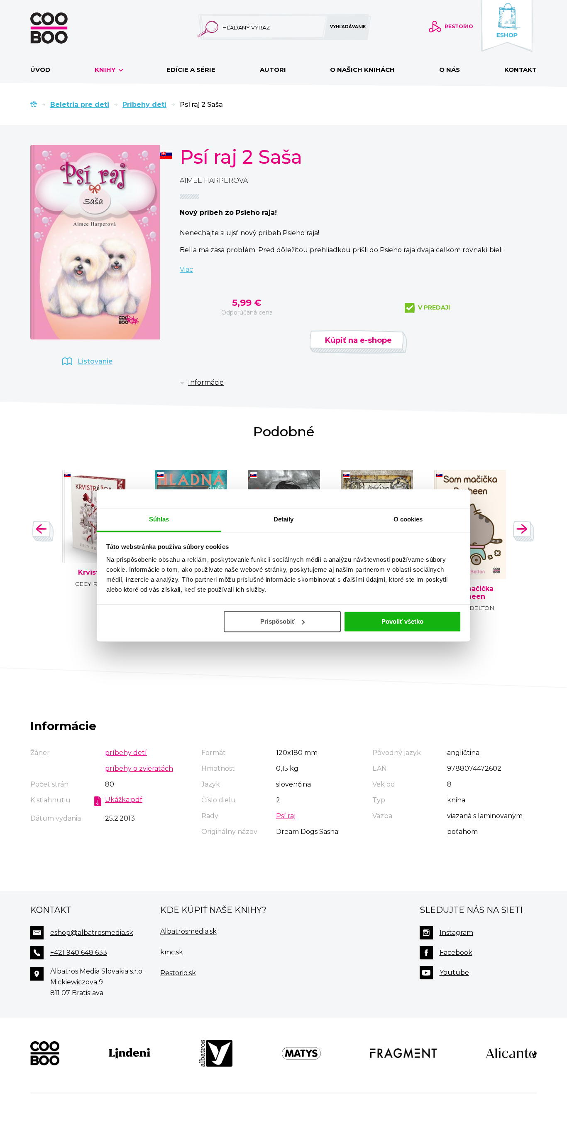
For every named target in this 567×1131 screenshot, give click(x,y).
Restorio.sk (178, 973)
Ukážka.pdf (123, 800)
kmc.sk (171, 952)
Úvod (40, 70)
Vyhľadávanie (348, 27)
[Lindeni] (129, 1053)
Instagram (456, 933)
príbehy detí (126, 753)
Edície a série (190, 70)
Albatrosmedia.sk (188, 931)
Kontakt (520, 70)
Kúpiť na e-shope (358, 340)
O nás (449, 70)
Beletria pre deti (79, 104)
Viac (186, 269)
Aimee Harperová (214, 180)
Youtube (454, 972)
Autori (273, 70)
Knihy (106, 70)
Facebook (456, 952)
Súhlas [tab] (159, 519)
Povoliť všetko (402, 621)
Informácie (206, 382)
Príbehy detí (144, 104)
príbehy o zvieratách (139, 768)
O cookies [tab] (408, 519)
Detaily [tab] (284, 519)
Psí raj (286, 816)
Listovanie (95, 361)
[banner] (62, 28)
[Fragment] (404, 1053)
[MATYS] (301, 1053)
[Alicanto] (511, 1053)
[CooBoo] (45, 1053)
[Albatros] (216, 1053)
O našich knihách (362, 70)
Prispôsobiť (277, 621)
